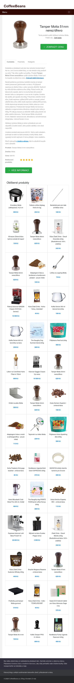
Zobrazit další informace (35, 78)
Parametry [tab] (21, 62)
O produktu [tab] (10, 62)
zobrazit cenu (55, 46)
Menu (4, 12)
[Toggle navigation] (69, 12)
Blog (22, 678)
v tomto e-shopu (22, 141)
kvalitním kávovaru (29, 663)
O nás (34, 678)
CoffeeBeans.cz (14, 678)
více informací (20, 170)
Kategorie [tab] (31, 62)
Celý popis (57, 38)
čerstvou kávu (16, 663)
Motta (66, 35)
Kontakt (28, 678)
